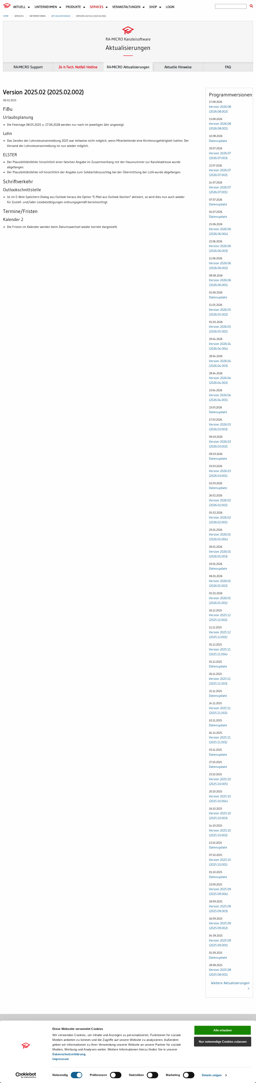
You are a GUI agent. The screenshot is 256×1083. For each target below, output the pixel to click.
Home (6, 16)
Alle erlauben (222, 1030)
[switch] (115, 1075)
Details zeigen (212, 1075)
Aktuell (19, 7)
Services (96, 7)
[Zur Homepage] (7, 6)
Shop (153, 7)
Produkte (73, 7)
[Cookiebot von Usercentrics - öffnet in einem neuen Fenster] (25, 1075)
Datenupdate (218, 141)
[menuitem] (7, 6)
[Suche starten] (251, 6)
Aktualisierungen (60, 16)
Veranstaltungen (126, 7)
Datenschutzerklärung (68, 1054)
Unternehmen (46, 7)
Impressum (60, 1059)
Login (170, 7)
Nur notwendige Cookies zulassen (223, 1041)
